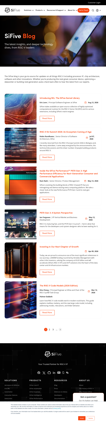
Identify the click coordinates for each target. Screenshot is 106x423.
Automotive (8, 392)
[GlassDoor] (63, 373)
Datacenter (8, 398)
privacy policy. (57, 408)
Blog (55, 385)
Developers (58, 395)
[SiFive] (12, 10)
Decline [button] (91, 418)
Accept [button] (82, 418)
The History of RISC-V (86, 388)
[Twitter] (44, 373)
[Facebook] (38, 373)
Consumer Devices (11, 395)
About (81, 385)
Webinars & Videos (60, 392)
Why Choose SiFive (85, 392)
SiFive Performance (36, 398)
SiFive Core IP (34, 385)
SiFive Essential (34, 392)
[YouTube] (59, 373)
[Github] (49, 373)
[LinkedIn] (54, 373)
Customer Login (94, 2)
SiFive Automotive (35, 388)
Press (56, 388)
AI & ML (7, 388)
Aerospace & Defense (12, 385)
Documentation (59, 398)
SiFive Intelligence (35, 395)
